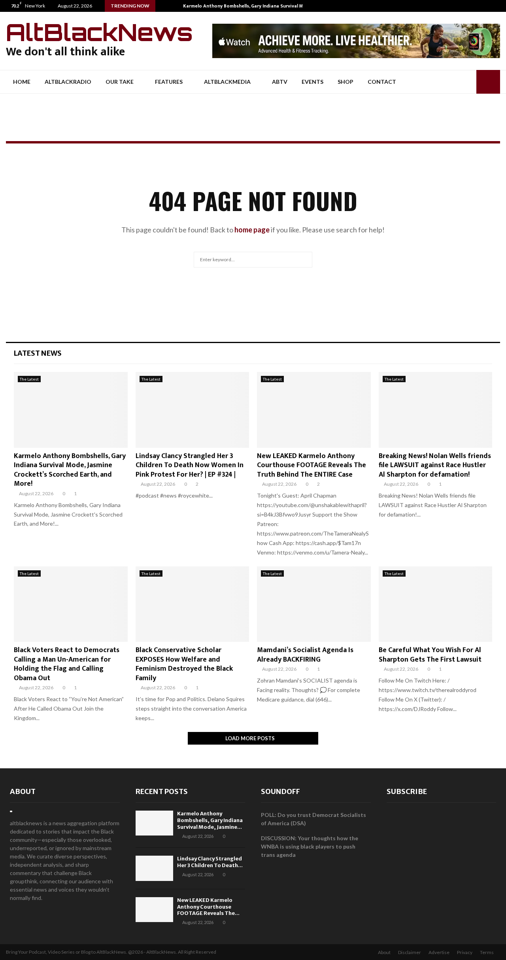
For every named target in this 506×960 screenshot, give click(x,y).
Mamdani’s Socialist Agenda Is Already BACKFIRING (305, 654)
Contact (382, 81)
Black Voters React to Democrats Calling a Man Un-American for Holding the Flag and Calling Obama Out (66, 664)
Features (169, 81)
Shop (345, 81)
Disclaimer (409, 952)
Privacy (464, 952)
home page (252, 229)
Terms (487, 952)
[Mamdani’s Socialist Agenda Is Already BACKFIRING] (314, 604)
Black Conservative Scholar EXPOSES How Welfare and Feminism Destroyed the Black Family (184, 664)
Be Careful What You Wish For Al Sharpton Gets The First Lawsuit (430, 654)
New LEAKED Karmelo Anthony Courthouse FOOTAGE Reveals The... (208, 907)
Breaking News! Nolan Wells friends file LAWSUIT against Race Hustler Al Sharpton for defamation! (435, 465)
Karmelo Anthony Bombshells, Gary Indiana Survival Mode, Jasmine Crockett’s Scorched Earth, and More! (70, 470)
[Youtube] (500, 6)
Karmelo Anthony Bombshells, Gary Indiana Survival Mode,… (250, 6)
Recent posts (162, 791)
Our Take (120, 81)
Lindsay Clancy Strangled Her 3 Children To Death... (210, 862)
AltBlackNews (99, 32)
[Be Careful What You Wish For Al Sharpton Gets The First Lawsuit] (436, 604)
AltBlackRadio (68, 81)
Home (21, 81)
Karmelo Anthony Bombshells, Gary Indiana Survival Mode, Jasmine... (210, 820)
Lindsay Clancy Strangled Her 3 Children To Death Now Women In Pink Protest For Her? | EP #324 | (190, 465)
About (23, 791)
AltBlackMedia (227, 81)
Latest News (38, 353)
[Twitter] (491, 6)
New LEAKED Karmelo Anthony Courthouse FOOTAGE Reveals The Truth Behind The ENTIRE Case (311, 465)
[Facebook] (483, 6)
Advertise (439, 952)
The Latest (29, 379)
